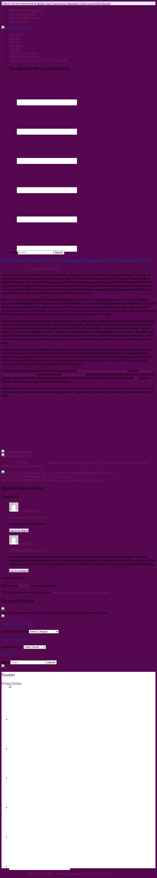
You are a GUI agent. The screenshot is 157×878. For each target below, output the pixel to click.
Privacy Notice (11, 683)
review (94, 462)
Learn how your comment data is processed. (80, 592)
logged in (24, 585)
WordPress (92, 873)
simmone (24, 543)
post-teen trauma (73, 374)
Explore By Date (12, 647)
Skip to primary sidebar (24, 17)
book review (71, 462)
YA (24, 465)
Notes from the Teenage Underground (102, 370)
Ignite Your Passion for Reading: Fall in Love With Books (73, 3)
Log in (106, 873)
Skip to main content (22, 13)
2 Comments (50, 268)
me (136, 378)
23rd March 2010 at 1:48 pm (28, 550)
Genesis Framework (70, 873)
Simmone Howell (111, 462)
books (84, 462)
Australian (54, 462)
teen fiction (130, 462)
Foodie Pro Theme (40, 873)
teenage (144, 462)
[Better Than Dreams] (16, 27)
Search (13, 252)
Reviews (23, 462)
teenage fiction (11, 465)
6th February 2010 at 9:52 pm (28, 517)
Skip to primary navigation (26, 10)
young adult (35, 465)
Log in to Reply (19, 530)
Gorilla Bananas (28, 510)
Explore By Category (15, 631)
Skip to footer (18, 21)
